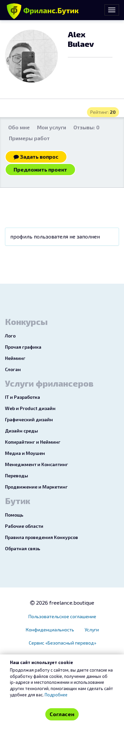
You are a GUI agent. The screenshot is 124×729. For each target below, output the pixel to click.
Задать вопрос (39, 156)
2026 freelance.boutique (64, 602)
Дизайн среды (21, 430)
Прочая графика (23, 347)
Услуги (92, 629)
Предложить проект (40, 169)
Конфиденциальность (50, 629)
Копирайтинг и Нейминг (33, 442)
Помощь (14, 515)
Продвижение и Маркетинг (36, 487)
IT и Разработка (22, 397)
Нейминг (15, 358)
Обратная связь (22, 548)
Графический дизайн (29, 419)
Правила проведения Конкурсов (41, 537)
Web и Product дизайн (30, 408)
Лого (10, 335)
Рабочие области (24, 526)
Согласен (62, 714)
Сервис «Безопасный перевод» (62, 643)
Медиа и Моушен (25, 453)
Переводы (16, 475)
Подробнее (56, 694)
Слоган (13, 369)
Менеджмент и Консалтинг (36, 464)
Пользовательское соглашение (62, 616)
